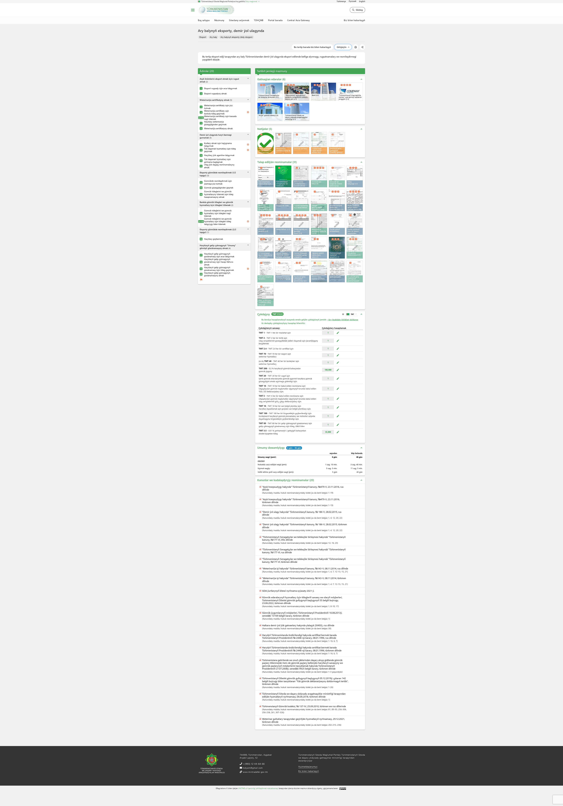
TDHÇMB (258, 20)
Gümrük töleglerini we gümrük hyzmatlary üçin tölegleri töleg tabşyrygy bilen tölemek (218, 221)
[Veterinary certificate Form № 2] (319, 224)
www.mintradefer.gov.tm (255, 772)
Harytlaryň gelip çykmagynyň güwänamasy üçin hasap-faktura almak (218, 262)
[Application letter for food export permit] (265, 176)
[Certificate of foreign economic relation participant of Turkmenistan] (265, 248)
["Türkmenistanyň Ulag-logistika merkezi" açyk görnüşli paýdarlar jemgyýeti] (350, 92)
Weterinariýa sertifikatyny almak (218, 128)
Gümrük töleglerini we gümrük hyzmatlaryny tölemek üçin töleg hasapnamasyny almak (218, 194)
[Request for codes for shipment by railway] (283, 200)
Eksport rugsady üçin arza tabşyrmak (220, 88)
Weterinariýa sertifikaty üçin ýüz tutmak (218, 107)
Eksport (202, 37)
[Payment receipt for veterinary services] (265, 200)
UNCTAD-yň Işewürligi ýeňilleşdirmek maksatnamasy (258, 788)
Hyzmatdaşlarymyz (307, 766)
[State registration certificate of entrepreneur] (283, 248)
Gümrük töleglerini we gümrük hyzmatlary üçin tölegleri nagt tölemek (218, 213)
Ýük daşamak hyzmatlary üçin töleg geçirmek (220, 150)
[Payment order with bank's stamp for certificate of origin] (265, 295)
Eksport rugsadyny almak (215, 93)
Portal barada (275, 20)
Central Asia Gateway (298, 20)
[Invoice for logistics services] (301, 200)
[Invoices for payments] (265, 271)
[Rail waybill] (319, 176)
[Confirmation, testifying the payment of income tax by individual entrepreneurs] (301, 248)
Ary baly (213, 37)
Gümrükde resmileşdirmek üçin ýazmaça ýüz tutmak (218, 182)
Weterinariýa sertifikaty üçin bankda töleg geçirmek (216, 112)
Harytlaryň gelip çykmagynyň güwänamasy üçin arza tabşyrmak (219, 255)
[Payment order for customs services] (283, 271)
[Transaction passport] (265, 224)
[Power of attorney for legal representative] (319, 248)
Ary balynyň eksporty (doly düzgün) (236, 37)
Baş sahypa (204, 20)
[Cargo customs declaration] (354, 248)
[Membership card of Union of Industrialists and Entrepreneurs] (283, 176)
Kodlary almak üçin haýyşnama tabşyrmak (218, 144)
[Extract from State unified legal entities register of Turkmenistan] (354, 224)
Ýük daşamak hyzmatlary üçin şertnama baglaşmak (217, 160)
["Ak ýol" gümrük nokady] (270, 112)
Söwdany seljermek (239, 20)
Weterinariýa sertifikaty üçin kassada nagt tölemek (220, 118)
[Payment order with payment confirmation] (319, 200)
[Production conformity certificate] (319, 271)
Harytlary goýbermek (213, 239)
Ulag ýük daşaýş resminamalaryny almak (219, 166)
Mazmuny (219, 20)
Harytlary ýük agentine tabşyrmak (219, 155)
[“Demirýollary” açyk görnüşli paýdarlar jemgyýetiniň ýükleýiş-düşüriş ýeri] (297, 92)
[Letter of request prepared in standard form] (337, 200)
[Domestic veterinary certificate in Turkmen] (301, 176)
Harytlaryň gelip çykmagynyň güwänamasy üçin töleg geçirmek (219, 269)
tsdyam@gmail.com (252, 767)
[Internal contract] (337, 271)
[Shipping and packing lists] (301, 224)
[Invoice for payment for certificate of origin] (354, 271)
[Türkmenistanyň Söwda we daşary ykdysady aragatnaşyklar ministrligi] (297, 112)
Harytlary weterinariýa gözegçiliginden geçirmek (215, 123)
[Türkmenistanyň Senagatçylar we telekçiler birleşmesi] (270, 92)
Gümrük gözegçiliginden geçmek (218, 187)
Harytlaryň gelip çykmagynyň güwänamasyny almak (217, 274)
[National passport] (337, 248)
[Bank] (323, 92)
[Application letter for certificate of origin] (301, 271)
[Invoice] (283, 224)
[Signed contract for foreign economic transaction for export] (354, 200)
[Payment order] (354, 176)
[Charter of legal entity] (337, 224)
